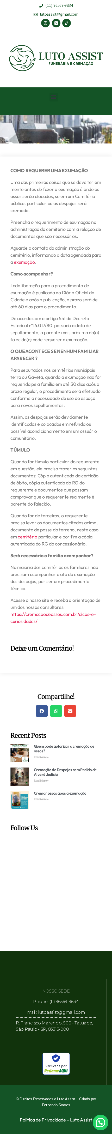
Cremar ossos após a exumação (60, 793)
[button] (53, 97)
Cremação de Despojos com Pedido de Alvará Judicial (65, 772)
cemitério (27, 537)
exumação (24, 262)
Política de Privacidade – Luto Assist (56, 1120)
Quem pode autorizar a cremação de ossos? (64, 749)
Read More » (41, 757)
